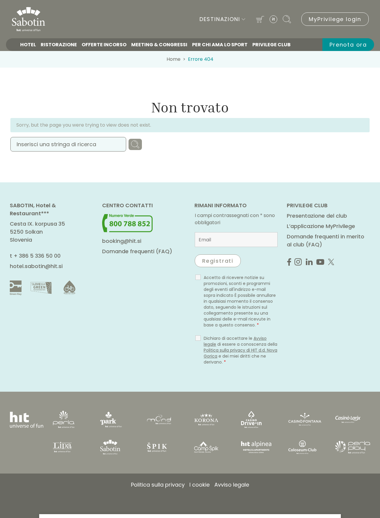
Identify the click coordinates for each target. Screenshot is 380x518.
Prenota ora (348, 44)
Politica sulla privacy (158, 484)
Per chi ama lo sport (220, 44)
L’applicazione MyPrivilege (321, 226)
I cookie (199, 484)
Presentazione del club (317, 215)
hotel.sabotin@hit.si (36, 266)
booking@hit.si (121, 241)
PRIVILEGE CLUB (271, 44)
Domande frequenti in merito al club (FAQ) (325, 240)
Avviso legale (231, 484)
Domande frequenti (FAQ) (137, 251)
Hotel (28, 44)
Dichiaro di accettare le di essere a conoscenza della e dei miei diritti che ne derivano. (240, 350)
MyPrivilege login (335, 19)
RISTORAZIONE (59, 44)
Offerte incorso (104, 44)
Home (173, 59)
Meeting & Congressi (159, 44)
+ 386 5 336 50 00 (37, 255)
